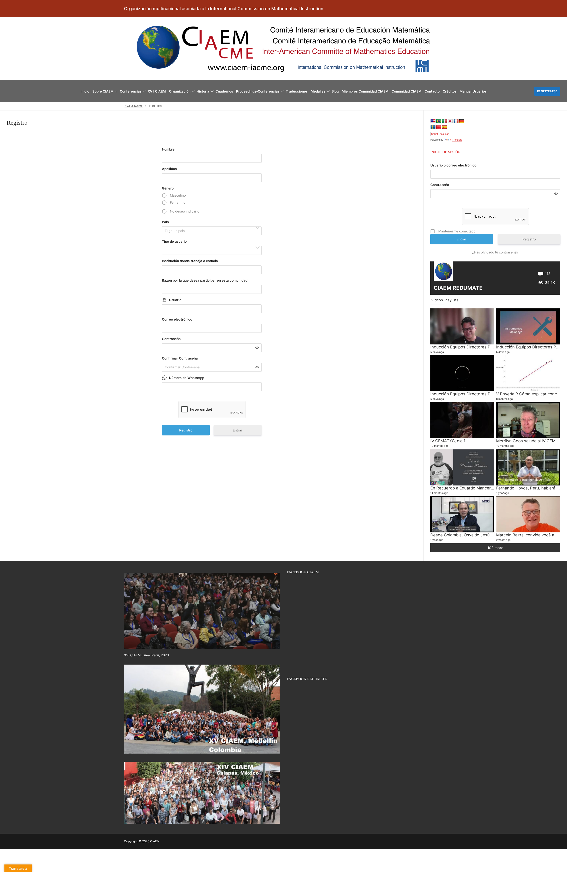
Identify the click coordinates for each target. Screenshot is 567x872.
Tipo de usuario (174, 241)
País (165, 222)
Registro (529, 239)
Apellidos (169, 169)
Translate (457, 139)
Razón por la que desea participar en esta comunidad (204, 280)
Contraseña (171, 339)
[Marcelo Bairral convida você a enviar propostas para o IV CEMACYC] (528, 514)
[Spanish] (444, 127)
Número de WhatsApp (186, 378)
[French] (456, 121)
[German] (461, 121)
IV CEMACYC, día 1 (448, 440)
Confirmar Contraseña (180, 358)
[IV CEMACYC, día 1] (462, 420)
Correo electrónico (177, 319)
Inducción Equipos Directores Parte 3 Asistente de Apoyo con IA (492, 346)
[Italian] (444, 121)
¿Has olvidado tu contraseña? (495, 252)
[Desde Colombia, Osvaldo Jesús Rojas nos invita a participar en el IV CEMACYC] (462, 514)
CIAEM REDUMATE (458, 288)
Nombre (168, 149)
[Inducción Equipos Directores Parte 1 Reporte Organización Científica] (528, 326)
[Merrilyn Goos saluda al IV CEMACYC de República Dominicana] (528, 420)
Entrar (237, 430)
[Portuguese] (438, 121)
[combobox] (212, 230)
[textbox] (213, 231)
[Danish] (438, 127)
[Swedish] (433, 127)
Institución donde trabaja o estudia (190, 261)
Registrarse (547, 91)
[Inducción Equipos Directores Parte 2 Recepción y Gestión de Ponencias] (462, 373)
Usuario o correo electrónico (453, 165)
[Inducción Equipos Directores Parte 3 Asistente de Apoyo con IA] (462, 326)
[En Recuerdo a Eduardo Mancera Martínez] (462, 467)
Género (168, 188)
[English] (433, 121)
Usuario (175, 300)
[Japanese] (450, 121)
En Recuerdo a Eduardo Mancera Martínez (470, 487)
